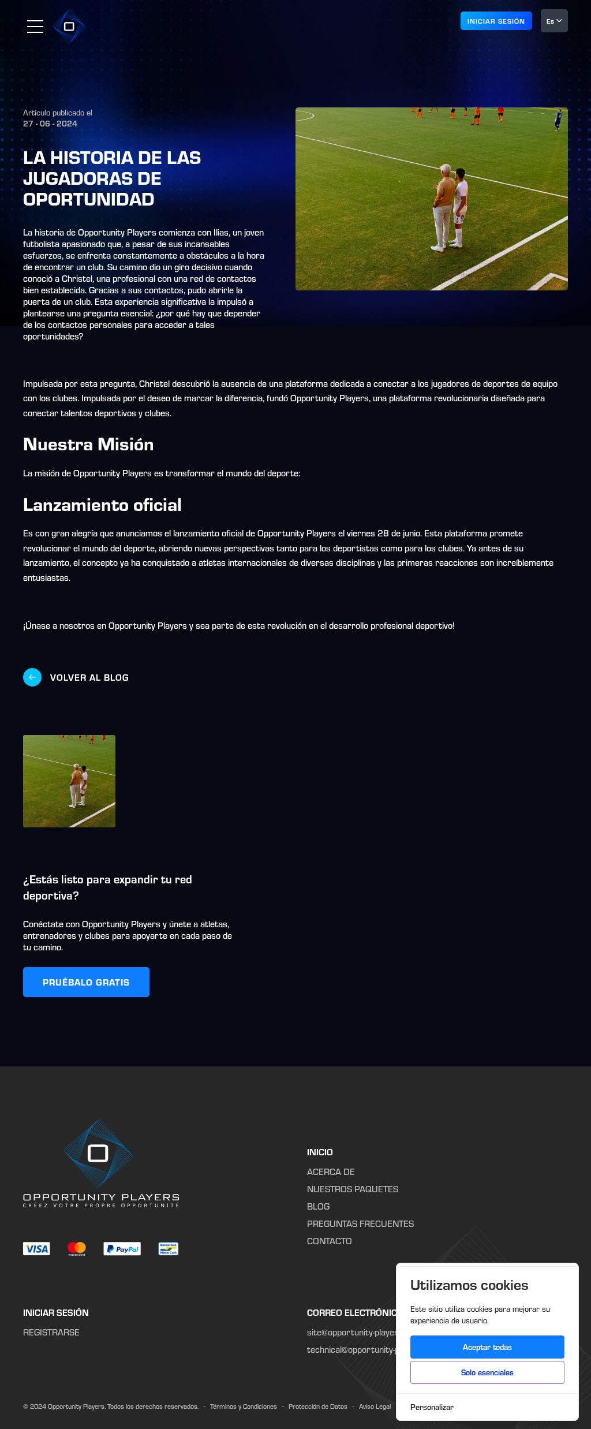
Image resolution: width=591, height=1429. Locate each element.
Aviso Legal (375, 1406)
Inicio (320, 1151)
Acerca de (331, 1171)
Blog (318, 1206)
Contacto (329, 1240)
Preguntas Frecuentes (360, 1223)
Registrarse (51, 1332)
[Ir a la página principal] (69, 26)
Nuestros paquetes (352, 1188)
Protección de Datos (318, 1406)
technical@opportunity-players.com (374, 1349)
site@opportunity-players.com (364, 1332)
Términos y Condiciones (243, 1406)
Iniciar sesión (56, 1312)
